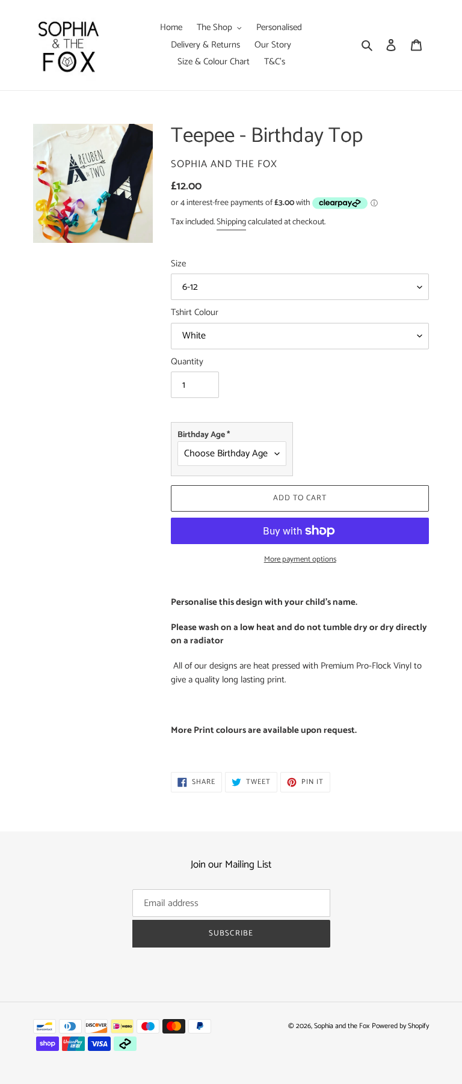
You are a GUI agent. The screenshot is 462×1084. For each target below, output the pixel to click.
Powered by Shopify (400, 1026)
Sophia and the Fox (341, 1026)
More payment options (300, 560)
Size (178, 264)
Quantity (187, 362)
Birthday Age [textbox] (203, 435)
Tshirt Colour (194, 313)
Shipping (231, 222)
